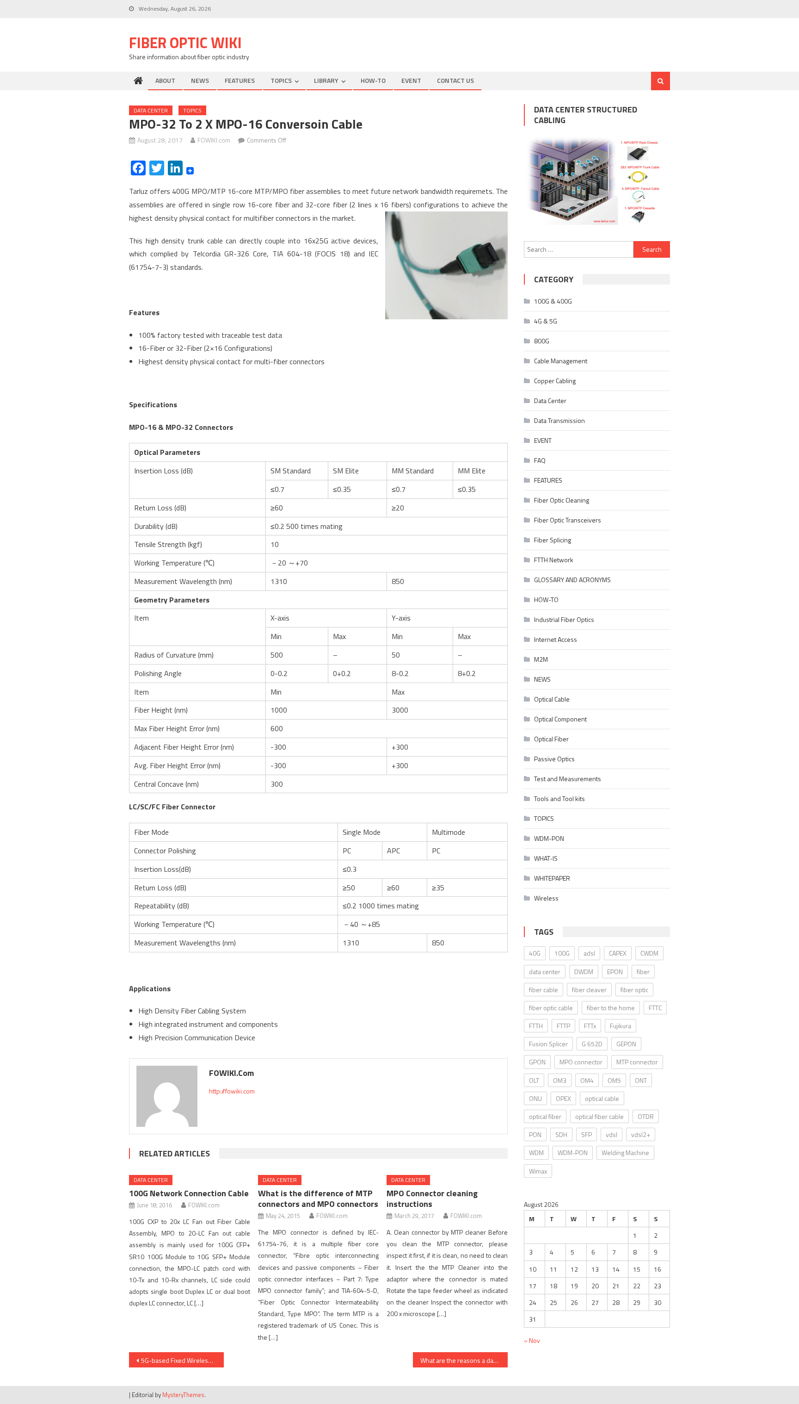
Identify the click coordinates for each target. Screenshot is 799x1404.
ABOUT (165, 80)
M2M (541, 659)
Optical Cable (552, 699)
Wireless (546, 898)
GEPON (626, 1044)
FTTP (563, 1026)
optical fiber (545, 1116)
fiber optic (634, 989)
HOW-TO (373, 80)
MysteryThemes (183, 1394)
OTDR (646, 1116)
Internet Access (555, 639)
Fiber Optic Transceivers (567, 520)
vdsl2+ (640, 1134)
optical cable (602, 1098)
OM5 (614, 1080)
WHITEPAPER (552, 878)
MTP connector (637, 1062)
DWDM (583, 971)
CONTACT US (455, 80)
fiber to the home (611, 1008)
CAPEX (618, 953)
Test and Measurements (567, 778)
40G (535, 953)
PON (535, 1134)
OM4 (587, 1080)
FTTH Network (553, 560)
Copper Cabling (555, 380)
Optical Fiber (551, 739)
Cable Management (560, 361)
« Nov (532, 1340)
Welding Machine (625, 1152)
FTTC (655, 1008)
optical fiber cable (599, 1116)
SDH (561, 1134)
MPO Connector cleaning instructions (432, 1198)
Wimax (538, 1171)
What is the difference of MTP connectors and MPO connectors (318, 1198)
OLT (534, 1080)
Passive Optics (554, 759)
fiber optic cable (551, 1008)
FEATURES (240, 80)
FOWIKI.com (213, 140)
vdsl (611, 1134)
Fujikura (620, 1026)
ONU (535, 1098)
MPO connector (580, 1062)
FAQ (540, 460)
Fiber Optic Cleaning (561, 500)
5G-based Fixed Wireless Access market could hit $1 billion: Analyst (182, 1360)
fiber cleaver (589, 989)
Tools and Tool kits (559, 798)
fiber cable (543, 989)
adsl (589, 953)
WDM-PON (549, 838)
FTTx (590, 1026)
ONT (641, 1080)
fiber (643, 971)
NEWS (200, 80)
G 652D (592, 1044)
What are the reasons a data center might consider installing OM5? (464, 1360)
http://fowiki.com (232, 1091)
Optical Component (560, 719)
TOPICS (281, 80)
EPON (615, 971)
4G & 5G (545, 321)
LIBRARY (326, 80)
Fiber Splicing (552, 540)
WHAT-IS (546, 858)
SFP (586, 1134)
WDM (536, 1152)
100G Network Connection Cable (189, 1193)
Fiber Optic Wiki (185, 42)
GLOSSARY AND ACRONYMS (572, 579)
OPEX (563, 1098)
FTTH (536, 1026)
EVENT (411, 80)
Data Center (151, 110)
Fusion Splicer (548, 1044)
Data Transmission (559, 420)
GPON (537, 1062)
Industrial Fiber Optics (564, 619)
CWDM (649, 953)
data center (544, 971)
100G (562, 953)
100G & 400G (553, 301)
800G (541, 341)
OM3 (559, 1080)
